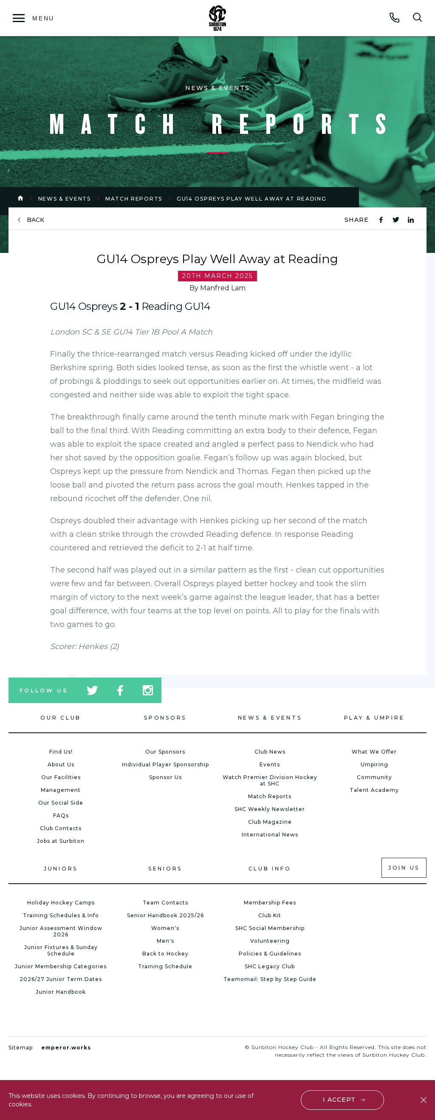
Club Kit (269, 915)
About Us (61, 764)
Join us (404, 868)
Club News (269, 752)
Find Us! (61, 752)
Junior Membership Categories (61, 966)
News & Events (64, 199)
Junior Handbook (61, 992)
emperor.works (66, 1047)
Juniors (61, 868)
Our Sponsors (165, 752)
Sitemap (20, 1047)
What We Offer (374, 752)
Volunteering (270, 941)
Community (374, 777)
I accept (339, 1099)
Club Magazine (270, 822)
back (35, 220)
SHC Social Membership (270, 928)
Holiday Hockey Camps (61, 902)
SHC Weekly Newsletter (269, 809)
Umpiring (374, 764)
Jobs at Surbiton (61, 841)
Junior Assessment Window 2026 (61, 931)
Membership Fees (270, 902)
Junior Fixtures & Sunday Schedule (61, 950)
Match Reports (133, 199)
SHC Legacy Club (270, 966)
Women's (165, 928)
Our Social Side (60, 803)
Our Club (60, 718)
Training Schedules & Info (61, 915)
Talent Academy (374, 790)
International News (270, 834)
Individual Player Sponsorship (165, 764)
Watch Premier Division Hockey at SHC (270, 780)
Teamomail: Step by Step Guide (269, 979)
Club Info (270, 868)
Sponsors (165, 718)
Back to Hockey (165, 953)
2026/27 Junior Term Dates (61, 979)
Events (270, 764)
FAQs (61, 815)
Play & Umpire (374, 718)
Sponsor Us (165, 777)
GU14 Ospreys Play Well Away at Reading (252, 199)
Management (61, 790)
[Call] (395, 17)
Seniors (165, 868)
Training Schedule (165, 966)
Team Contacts (165, 902)
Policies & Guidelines (270, 953)
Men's (165, 941)
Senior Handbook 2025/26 (165, 915)
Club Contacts (61, 828)
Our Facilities (61, 777)
